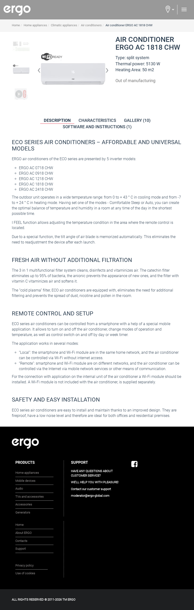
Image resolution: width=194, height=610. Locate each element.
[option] (21, 72)
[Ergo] (48, 10)
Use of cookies (25, 573)
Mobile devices (25, 480)
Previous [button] (38, 71)
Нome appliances (27, 472)
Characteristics (97, 120)
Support (20, 548)
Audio (19, 488)
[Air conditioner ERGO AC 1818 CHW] (21, 46)
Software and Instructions (97, 126)
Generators (22, 512)
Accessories (23, 504)
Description (57, 120)
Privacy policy (24, 565)
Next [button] (107, 71)
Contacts (21, 541)
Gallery (137, 120)
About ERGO (23, 533)
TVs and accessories (29, 496)
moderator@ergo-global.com (90, 495)
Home (19, 524)
